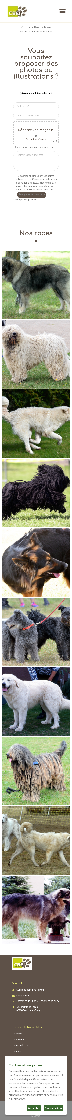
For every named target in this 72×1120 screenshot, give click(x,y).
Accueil (23, 31)
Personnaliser (53, 1108)
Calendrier (19, 1039)
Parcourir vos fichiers (36, 139)
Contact (18, 1033)
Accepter (34, 1108)
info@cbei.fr (22, 995)
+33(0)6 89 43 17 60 (26, 1001)
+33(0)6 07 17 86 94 (49, 1001)
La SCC (17, 1051)
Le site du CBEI (21, 1045)
